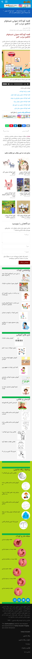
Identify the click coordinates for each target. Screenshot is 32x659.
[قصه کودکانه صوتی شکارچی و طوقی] (8, 202)
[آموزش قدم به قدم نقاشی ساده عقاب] (26, 422)
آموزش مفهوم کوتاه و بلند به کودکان (9, 358)
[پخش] (28, 84)
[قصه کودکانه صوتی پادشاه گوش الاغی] (23, 179)
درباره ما (28, 644)
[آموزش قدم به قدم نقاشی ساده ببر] (26, 483)
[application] (16, 84)
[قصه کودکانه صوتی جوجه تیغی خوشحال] (23, 158)
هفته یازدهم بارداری (7, 588)
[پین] (11, 125)
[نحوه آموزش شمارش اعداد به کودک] (26, 387)
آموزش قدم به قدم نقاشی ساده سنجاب (10, 413)
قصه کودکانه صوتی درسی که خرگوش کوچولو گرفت (8, 194)
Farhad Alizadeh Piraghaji (21, 626)
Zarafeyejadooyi (9, 624)
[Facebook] (23, 600)
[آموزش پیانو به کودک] (19, 338)
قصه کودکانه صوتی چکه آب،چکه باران (11, 512)
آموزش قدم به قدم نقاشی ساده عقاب (10, 423)
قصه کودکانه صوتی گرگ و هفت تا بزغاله (23, 216)
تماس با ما (27, 652)
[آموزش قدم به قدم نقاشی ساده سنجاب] (26, 413)
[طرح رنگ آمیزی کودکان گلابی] (23, 522)
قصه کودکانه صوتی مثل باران (22, 108)
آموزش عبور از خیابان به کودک (10, 283)
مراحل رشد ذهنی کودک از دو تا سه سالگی (10, 493)
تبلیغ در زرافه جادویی (24, 640)
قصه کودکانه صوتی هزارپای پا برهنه (20, 98)
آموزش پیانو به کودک (7, 338)
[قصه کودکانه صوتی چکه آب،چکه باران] (26, 512)
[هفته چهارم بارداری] (17, 540)
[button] (2, 1)
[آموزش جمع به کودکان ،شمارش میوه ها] (26, 377)
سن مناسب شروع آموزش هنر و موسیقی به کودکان (10, 303)
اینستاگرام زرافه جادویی (23, 112)
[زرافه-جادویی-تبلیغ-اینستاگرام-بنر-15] (17, 5)
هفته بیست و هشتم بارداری (9, 559)
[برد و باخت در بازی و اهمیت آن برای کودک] (26, 293)
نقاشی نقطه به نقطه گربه (8, 442)
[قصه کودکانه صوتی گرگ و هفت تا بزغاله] (23, 202)
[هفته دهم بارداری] (17, 569)
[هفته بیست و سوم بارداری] (21, 549)
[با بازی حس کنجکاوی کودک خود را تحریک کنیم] (26, 274)
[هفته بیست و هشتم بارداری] (22, 559)
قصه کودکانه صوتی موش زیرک (22, 102)
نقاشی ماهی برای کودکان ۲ (9, 473)
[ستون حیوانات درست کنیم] (21, 348)
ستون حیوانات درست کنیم (9, 348)
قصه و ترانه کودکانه (14, 30)
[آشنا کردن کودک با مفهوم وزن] (23, 368)
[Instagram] (15, 600)
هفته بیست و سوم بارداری (9, 549)
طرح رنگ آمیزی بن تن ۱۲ (9, 451)
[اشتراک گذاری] (24, 125)
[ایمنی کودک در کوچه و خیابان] (23, 313)
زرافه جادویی (26, 636)
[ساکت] (9, 84)
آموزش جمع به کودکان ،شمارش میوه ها (10, 378)
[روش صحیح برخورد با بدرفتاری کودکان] (26, 323)
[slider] (5, 83)
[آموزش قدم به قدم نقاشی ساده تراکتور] (26, 502)
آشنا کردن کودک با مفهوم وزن (10, 367)
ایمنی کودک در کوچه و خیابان (10, 313)
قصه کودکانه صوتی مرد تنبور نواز (21, 105)
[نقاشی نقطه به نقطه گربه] (21, 442)
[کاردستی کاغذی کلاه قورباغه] (22, 403)
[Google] (19, 600)
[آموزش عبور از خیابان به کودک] (23, 284)
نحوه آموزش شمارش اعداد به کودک (10, 387)
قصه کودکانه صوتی (23, 30)
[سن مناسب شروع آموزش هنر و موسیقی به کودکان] (26, 303)
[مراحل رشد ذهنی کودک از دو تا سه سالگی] (26, 493)
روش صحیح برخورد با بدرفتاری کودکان (10, 323)
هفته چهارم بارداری (7, 539)
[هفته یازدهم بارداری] (18, 588)
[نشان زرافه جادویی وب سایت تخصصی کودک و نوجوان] (27, 2)
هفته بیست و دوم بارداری (9, 578)
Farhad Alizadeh (25, 632)
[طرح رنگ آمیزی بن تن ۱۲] (21, 452)
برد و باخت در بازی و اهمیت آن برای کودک (10, 294)
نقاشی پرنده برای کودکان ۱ (9, 432)
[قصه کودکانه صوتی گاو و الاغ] (8, 158)
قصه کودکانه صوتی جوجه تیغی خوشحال (24, 173)
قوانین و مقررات (26, 648)
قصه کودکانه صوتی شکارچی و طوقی (10, 216)
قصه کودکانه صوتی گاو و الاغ (9, 173)
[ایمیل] (28, 125)
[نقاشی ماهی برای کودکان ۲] (22, 473)
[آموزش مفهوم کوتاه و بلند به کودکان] (26, 358)
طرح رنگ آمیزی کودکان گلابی (10, 522)
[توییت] (20, 125)
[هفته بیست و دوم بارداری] (21, 579)
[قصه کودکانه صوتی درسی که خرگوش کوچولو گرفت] (8, 179)
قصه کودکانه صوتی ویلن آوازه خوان (20, 95)
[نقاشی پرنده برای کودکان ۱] (21, 432)
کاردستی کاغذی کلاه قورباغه (9, 403)
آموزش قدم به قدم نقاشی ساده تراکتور (10, 503)
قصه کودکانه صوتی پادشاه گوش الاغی (25, 194)
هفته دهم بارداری (6, 569)
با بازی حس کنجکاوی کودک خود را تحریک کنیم (11, 274)
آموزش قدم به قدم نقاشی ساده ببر (10, 483)
